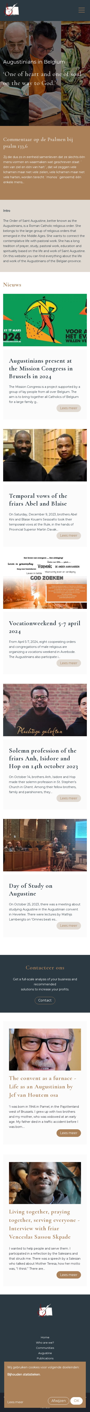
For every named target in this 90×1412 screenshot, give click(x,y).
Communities (45, 1347)
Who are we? (45, 1342)
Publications (45, 1358)
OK (76, 1401)
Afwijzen (58, 1401)
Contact (45, 1000)
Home (45, 1337)
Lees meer (68, 408)
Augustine (45, 1353)
